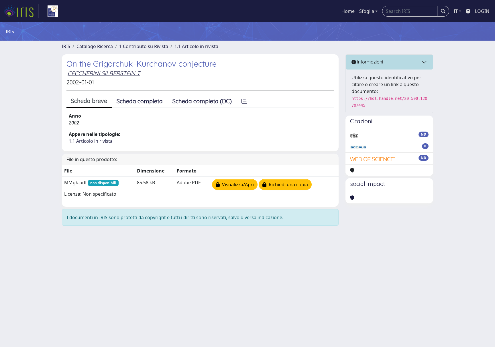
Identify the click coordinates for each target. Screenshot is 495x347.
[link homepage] (20, 11)
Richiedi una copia (287, 184)
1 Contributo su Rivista (143, 46)
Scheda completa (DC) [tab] (202, 101)
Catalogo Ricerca (94, 46)
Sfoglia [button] (366, 11)
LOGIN (482, 11)
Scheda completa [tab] (140, 101)
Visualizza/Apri (237, 184)
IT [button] (456, 11)
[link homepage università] (52, 11)
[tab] (244, 101)
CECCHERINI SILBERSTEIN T (104, 73)
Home (348, 11)
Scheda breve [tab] (89, 100)
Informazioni (369, 62)
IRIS (66, 46)
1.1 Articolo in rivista (196, 46)
